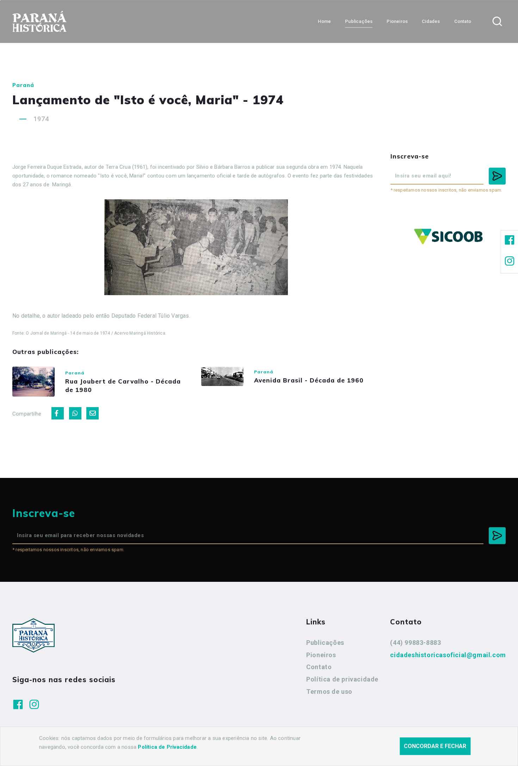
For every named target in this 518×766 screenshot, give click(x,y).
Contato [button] (462, 21)
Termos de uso (329, 691)
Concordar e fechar (435, 746)
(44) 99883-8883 (415, 642)
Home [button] (324, 21)
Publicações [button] (358, 21)
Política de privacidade (342, 679)
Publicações (325, 642)
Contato (319, 667)
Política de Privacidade (167, 747)
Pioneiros (321, 655)
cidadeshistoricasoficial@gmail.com (448, 655)
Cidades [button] (431, 21)
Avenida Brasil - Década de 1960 (309, 380)
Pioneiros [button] (397, 21)
